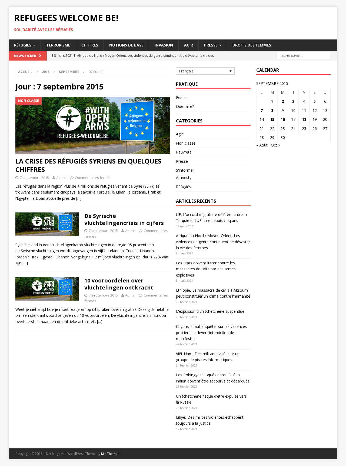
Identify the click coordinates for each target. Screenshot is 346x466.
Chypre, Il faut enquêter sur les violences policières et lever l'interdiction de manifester (211, 332)
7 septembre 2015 (34, 177)
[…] (79, 198)
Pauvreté (184, 152)
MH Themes (110, 453)
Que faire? (185, 106)
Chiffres (89, 45)
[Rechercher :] (304, 55)
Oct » (275, 145)
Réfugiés (22, 45)
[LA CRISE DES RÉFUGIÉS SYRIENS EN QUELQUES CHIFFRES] (92, 125)
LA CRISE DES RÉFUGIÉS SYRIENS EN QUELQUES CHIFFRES (88, 165)
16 (283, 119)
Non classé (185, 143)
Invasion (164, 45)
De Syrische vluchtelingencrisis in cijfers (124, 219)
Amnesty (183, 177)
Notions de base (126, 45)
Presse (211, 45)
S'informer (185, 170)
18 (304, 119)
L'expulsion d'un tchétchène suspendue (210, 311)
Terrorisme (58, 45)
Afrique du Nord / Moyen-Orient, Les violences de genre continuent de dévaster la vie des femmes (213, 241)
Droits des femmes (251, 45)
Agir (188, 45)
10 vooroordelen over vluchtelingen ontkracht (119, 284)
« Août (262, 145)
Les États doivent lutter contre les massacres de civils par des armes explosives (206, 269)
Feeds (181, 97)
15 (272, 119)
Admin (61, 177)
